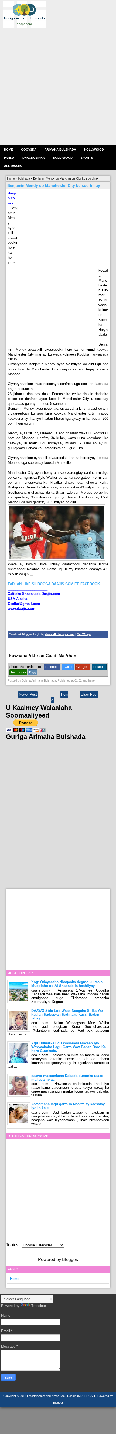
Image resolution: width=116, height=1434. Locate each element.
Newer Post (28, 694)
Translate (38, 1306)
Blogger (69, 1259)
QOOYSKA (28, 149)
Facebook (52, 667)
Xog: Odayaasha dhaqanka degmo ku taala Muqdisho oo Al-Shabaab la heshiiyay (67, 984)
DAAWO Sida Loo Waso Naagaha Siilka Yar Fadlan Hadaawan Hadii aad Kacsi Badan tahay (67, 1014)
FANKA (9, 157)
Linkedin (99, 667)
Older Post (89, 694)
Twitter (68, 667)
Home (8, 149)
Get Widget (84, 634)
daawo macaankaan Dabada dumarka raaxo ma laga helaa (67, 1077)
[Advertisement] (58, 86)
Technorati (18, 672)
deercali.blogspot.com (59, 634)
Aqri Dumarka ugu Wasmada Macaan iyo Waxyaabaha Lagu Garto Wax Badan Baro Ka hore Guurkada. (68, 1047)
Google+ (82, 667)
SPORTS (87, 157)
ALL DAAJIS (13, 165)
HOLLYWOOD (94, 149)
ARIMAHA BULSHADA (60, 149)
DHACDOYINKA (33, 157)
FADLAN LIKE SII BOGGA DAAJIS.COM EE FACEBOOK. (54, 584)
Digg (32, 672)
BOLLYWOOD (63, 157)
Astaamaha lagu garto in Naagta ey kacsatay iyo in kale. (68, 1106)
